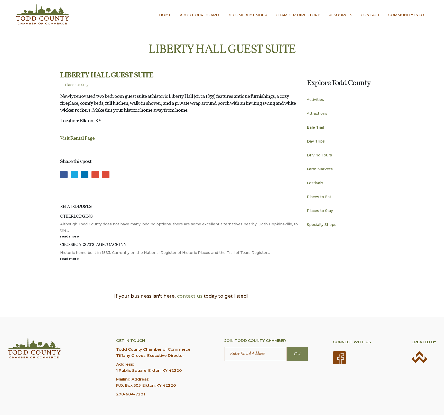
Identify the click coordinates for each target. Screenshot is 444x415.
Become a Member (247, 15)
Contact (370, 15)
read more (70, 236)
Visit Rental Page (77, 138)
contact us (189, 296)
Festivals (315, 183)
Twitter (74, 174)
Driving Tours (319, 155)
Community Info (406, 15)
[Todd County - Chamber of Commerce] (42, 14)
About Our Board (199, 15)
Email (105, 174)
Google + (95, 174)
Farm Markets (320, 169)
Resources (340, 15)
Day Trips (316, 141)
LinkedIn (84, 174)
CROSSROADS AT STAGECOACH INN (93, 245)
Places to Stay (76, 85)
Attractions (317, 113)
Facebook (64, 174)
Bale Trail (315, 127)
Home (165, 15)
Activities (315, 99)
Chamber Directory (298, 15)
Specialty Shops (321, 224)
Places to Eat (319, 197)
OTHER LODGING (76, 216)
